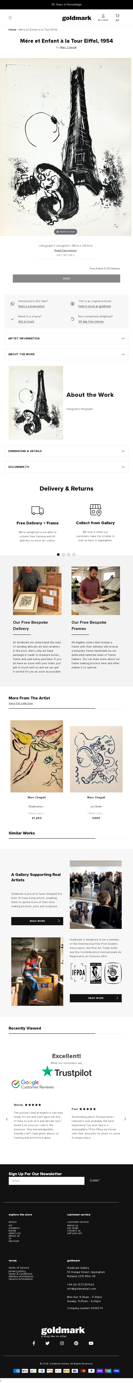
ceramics (14, 1228)
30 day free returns (91, 321)
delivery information (21, 1276)
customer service (78, 1222)
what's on (15, 1233)
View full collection (21, 703)
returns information (21, 1279)
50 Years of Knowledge (66, 4)
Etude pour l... (37, 806)
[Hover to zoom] (65, 146)
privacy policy (17, 1271)
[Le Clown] (96, 759)
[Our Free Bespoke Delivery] (37, 590)
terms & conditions (20, 1274)
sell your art (74, 1233)
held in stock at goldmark (94, 306)
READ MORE (37, 921)
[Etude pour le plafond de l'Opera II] (36, 756)
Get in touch (26, 321)
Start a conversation (31, 306)
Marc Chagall (68, 47)
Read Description (66, 250)
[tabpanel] (37, 525)
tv (10, 1238)
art (10, 1225)
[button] (13, 17)
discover (14, 1241)
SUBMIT (95, 1180)
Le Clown (96, 806)
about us (14, 1236)
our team (72, 1228)
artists (13, 1222)
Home (12, 29)
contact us (74, 1230)
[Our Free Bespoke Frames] (96, 590)
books (12, 1230)
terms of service (19, 1268)
